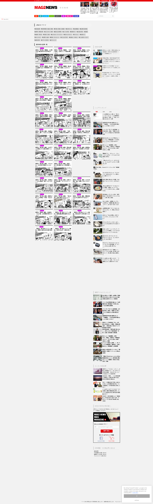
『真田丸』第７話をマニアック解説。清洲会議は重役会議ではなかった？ (62, 214)
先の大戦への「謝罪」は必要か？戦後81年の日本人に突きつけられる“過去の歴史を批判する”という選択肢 (111, 297)
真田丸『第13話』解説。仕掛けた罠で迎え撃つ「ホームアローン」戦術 (62, 181)
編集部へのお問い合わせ (100, 454)
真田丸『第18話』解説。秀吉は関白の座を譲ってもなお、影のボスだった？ (62, 149)
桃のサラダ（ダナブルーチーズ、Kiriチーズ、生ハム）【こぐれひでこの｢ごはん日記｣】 (111, 237)
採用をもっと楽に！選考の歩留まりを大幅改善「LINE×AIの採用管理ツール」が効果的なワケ (111, 52)
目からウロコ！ (68, 34)
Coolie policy (135, 492)
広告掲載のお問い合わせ (100, 452)
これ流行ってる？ (84, 37)
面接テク (73, 31)
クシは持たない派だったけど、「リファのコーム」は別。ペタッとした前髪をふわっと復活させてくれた (111, 260)
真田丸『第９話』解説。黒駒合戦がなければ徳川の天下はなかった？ (81, 197)
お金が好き (80, 31)
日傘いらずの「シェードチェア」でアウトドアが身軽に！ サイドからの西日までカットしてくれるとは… (111, 230)
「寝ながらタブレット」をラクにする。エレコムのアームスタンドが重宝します (111, 162)
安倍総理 (38, 28)
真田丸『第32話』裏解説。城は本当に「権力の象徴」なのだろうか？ (62, 68)
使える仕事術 (58, 31)
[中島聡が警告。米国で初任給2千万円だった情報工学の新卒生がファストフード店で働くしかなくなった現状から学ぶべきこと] (97, 62)
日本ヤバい (69, 28)
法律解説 (76, 28)
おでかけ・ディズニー (57, 34)
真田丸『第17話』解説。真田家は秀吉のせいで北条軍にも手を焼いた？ (81, 149)
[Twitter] (63, 8)
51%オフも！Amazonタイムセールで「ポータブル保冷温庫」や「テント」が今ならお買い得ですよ (111, 244)
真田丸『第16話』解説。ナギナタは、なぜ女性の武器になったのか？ (43, 165)
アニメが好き (45, 40)
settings (137, 500)
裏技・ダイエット (55, 37)
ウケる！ (76, 34)
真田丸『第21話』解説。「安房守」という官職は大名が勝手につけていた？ (62, 133)
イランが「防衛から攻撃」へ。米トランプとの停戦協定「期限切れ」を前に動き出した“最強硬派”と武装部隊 (111, 344)
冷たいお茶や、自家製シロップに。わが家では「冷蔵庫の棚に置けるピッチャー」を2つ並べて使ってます (111, 203)
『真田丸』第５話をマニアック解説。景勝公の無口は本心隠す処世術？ (43, 230)
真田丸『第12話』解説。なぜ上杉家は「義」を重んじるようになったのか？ (81, 181)
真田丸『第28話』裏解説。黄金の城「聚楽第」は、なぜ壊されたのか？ (81, 84)
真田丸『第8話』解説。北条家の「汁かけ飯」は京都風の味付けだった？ (43, 214)
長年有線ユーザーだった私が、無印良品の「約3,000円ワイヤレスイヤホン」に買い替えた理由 (111, 196)
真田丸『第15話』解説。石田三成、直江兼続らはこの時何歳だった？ (62, 165)
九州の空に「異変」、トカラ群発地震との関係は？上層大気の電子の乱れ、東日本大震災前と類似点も (111, 377)
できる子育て (65, 37)
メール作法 (66, 31)
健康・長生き (39, 34)
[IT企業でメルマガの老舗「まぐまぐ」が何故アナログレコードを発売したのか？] (97, 70)
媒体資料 (96, 451)
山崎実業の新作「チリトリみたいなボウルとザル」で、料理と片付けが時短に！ (111, 210)
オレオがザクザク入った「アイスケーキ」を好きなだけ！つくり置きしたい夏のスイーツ (111, 174)
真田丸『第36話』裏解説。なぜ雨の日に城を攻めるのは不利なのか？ (43, 51)
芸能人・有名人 (74, 37)
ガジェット (53, 40)
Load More (63, 243)
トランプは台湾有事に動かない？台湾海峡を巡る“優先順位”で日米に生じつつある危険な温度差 (104, 10)
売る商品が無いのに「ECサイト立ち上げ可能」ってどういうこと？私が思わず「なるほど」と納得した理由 (111, 74)
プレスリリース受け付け (100, 456)
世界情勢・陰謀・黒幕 (47, 28)
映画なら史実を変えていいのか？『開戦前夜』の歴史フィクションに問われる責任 (111, 351)
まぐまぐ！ (119, 501)
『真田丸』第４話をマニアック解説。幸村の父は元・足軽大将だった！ (62, 230)
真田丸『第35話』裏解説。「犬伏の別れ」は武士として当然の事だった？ (62, 51)
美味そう (83, 34)
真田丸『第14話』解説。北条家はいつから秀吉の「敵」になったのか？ (43, 181)
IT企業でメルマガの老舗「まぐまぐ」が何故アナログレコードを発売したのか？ (111, 67)
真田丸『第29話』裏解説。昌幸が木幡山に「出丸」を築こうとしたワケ (62, 84)
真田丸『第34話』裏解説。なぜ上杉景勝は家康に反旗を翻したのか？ (81, 51)
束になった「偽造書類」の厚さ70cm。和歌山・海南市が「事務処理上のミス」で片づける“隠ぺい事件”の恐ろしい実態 (94, 10)
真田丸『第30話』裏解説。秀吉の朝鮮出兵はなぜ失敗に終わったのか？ (43, 84)
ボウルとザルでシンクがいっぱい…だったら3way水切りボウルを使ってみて (111, 224)
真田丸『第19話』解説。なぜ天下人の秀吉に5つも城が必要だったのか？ (43, 149)
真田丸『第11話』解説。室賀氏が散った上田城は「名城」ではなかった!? (43, 197)
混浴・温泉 (47, 34)
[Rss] (65, 8)
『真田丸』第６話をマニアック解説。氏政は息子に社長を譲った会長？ (81, 214)
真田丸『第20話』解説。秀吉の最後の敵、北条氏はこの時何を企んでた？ (81, 133)
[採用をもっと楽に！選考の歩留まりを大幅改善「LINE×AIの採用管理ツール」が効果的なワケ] (97, 54)
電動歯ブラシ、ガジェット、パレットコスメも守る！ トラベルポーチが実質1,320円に (111, 155)
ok (136, 496)
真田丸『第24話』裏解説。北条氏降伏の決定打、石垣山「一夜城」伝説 (62, 116)
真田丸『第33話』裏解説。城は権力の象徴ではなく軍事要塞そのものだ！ (43, 68)
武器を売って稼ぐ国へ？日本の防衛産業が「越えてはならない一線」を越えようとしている (113, 10)
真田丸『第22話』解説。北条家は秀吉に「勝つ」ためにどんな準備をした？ (43, 133)
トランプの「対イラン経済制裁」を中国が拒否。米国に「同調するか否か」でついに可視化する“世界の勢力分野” (84, 10)
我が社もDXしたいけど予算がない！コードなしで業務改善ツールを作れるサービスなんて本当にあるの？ (111, 139)
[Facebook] (60, 8)
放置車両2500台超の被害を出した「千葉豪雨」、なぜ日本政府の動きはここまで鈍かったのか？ (111, 124)
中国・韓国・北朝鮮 (59, 28)
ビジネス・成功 (49, 31)
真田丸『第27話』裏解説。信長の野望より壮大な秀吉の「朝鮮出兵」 (43, 100)
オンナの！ (38, 37)
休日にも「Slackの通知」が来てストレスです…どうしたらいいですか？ (111, 217)
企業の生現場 (84, 28)
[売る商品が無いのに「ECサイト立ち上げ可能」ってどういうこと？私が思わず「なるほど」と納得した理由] (97, 77)
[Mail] (67, 8)
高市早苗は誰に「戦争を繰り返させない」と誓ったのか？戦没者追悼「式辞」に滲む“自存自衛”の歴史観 (111, 331)
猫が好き (38, 40)
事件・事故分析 (39, 31)
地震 (86, 31)
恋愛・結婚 (46, 37)
